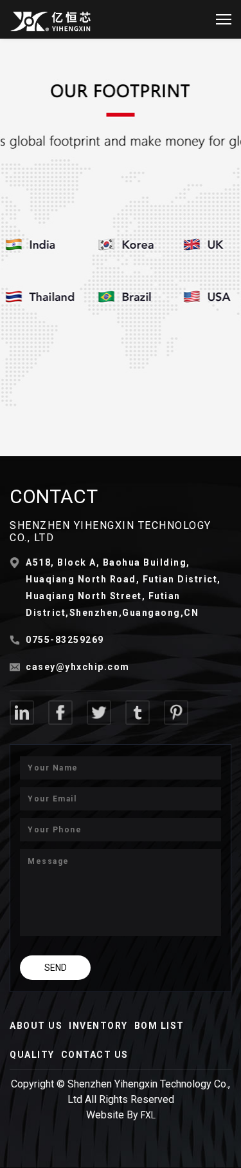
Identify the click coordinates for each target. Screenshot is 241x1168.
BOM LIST (159, 1025)
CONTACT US (95, 1054)
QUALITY (32, 1054)
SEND (55, 967)
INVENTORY (98, 1025)
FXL (148, 1115)
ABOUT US (36, 1025)
